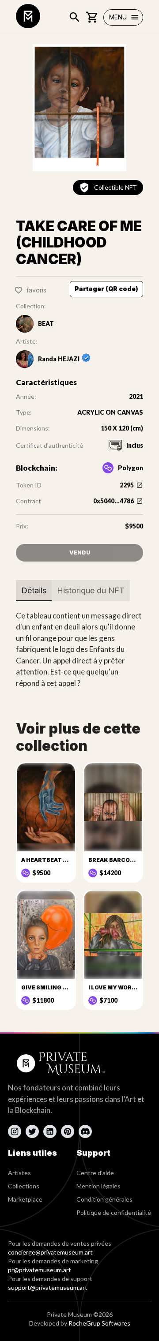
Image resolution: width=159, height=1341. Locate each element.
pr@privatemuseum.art (39, 1270)
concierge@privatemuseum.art (50, 1252)
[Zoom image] (79, 107)
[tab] (34, 590)
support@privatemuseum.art (47, 1287)
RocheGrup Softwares (99, 1323)
